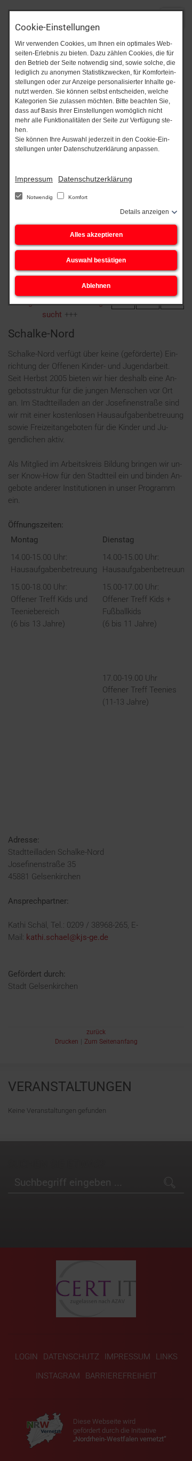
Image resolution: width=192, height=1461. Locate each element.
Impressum (34, 179)
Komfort (77, 197)
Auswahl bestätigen (96, 260)
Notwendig (39, 197)
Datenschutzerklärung (95, 179)
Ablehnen (96, 286)
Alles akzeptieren (96, 234)
